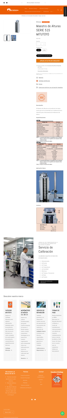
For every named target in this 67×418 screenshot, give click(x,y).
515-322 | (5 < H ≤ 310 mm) (44, 55)
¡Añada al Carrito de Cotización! (50, 61)
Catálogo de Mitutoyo (44, 81)
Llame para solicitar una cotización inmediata (51, 87)
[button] (33, 8)
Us (40, 382)
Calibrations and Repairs (25, 387)
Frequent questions (25, 375)
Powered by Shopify (14, 417)
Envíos (40, 84)
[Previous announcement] (21, 2)
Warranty (25, 380)
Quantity (38, 41)
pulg (44, 50)
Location (41, 379)
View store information (43, 71)
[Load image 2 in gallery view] (14, 38)
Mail (41, 384)
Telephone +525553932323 (40, 376)
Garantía (41, 77)
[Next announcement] (45, 2)
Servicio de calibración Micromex (46, 281)
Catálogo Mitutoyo (7, 349)
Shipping (25, 382)
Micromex (8, 417)
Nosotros (23, 358)
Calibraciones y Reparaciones (41, 349)
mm (39, 50)
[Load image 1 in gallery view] (7, 38)
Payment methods (25, 385)
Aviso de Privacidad (25, 377)
